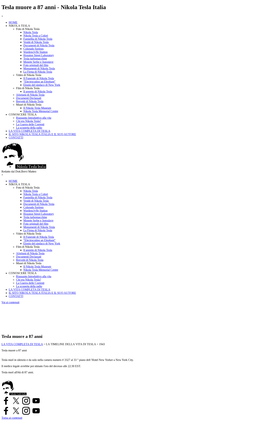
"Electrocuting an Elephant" (39, 81)
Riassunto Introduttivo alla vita (33, 117)
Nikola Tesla (30, 32)
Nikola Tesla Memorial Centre (40, 111)
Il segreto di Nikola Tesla (37, 91)
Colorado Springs (33, 48)
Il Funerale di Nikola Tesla (38, 78)
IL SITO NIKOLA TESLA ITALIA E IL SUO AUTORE (42, 134)
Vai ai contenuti (10, 302)
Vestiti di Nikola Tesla (36, 42)
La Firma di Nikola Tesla (37, 71)
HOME (13, 22)
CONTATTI (16, 137)
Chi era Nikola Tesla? (28, 121)
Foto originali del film (35, 65)
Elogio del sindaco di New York (41, 84)
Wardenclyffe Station (35, 52)
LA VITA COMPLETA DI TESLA (29, 130)
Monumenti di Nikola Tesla (39, 68)
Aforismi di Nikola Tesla (30, 94)
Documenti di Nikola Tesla (38, 45)
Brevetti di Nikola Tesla (29, 101)
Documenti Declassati (28, 98)
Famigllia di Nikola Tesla (37, 38)
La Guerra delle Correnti (30, 124)
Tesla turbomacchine (35, 58)
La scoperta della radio (29, 127)
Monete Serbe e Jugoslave (38, 61)
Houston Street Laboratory (38, 55)
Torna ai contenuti (11, 417)
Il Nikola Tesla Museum (37, 107)
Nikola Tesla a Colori (35, 35)
